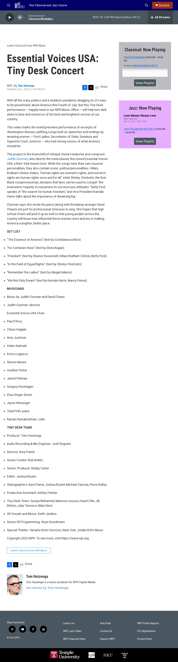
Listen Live (69, 623)
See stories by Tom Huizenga (47, 588)
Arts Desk (105, 623)
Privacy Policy (144, 639)
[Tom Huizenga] (15, 584)
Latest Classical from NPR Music (26, 45)
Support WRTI (107, 639)
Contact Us (106, 631)
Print (104, 87)
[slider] (25, 17)
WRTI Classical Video (74, 639)
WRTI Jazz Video (72, 631)
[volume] (20, 17)
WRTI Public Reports (148, 623)
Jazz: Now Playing (145, 108)
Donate (164, 5)
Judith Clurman (17, 159)
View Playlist (145, 83)
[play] (9, 17)
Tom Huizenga (26, 85)
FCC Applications (146, 631)
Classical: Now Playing (145, 49)
